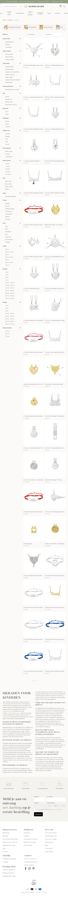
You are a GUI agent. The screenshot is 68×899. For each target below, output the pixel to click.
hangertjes (38, 766)
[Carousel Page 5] (58, 188)
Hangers (26, 836)
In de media (48, 848)
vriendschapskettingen (13, 713)
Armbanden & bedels (30, 839)
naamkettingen (20, 13)
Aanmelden (38, 814)
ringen (49, 13)
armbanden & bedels (40, 13)
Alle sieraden (28, 845)
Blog (4, 848)
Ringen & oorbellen (30, 842)
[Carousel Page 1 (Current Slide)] (31, 61)
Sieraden (10, 20)
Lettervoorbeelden (9, 870)
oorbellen (57, 13)
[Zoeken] (20, 6)
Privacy (38, 892)
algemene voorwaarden (56, 809)
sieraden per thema (9, 13)
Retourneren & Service (10, 842)
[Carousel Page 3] (34, 61)
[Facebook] (25, 868)
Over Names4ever (51, 833)
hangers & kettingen (30, 13)
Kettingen (27, 833)
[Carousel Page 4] (35, 61)
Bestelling (6, 833)
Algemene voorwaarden (27, 892)
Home (4, 20)
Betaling (5, 836)
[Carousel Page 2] (32, 61)
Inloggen (5, 862)
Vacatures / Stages (51, 839)
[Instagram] (29, 868)
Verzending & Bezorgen (10, 839)
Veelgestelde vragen (9, 845)
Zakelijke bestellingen (10, 859)
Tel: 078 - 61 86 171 (30, 859)
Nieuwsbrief (49, 842)
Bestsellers (49, 34)
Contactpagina (29, 865)
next (41, 50)
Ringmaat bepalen (8, 873)
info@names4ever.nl (31, 862)
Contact (5, 851)
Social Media (49, 851)
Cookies (44, 892)
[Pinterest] (33, 868)
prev (26, 50)
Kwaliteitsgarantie (51, 836)
